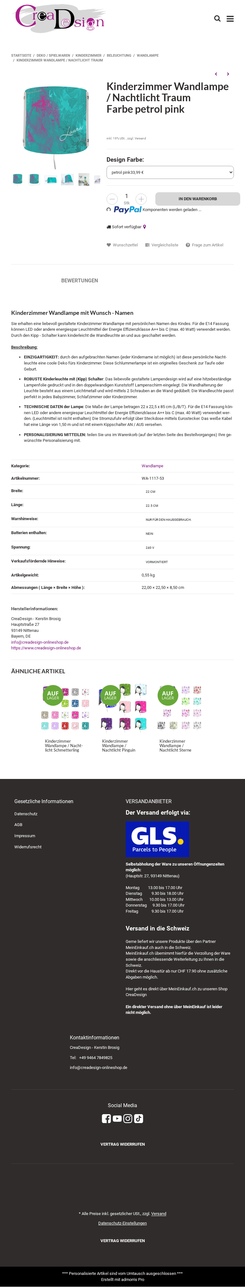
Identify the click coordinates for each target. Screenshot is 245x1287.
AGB (18, 824)
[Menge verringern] (112, 199)
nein (149, 533)
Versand (140, 138)
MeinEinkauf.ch (140, 947)
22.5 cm (152, 505)
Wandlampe (152, 465)
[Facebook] (106, 1119)
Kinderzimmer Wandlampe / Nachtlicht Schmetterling (64, 746)
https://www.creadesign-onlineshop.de (46, 648)
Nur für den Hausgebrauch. (169, 519)
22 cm (150, 491)
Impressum (24, 835)
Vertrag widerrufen (122, 1144)
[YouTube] (117, 1119)
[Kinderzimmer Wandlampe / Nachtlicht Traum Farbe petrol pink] (55, 124)
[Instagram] (127, 1119)
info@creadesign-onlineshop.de (40, 642)
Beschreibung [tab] (29, 281)
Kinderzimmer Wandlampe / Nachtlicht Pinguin (118, 746)
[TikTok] (138, 1119)
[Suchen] (217, 18)
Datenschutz (25, 813)
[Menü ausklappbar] (230, 18)
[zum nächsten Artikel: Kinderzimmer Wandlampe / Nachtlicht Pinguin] (228, 74)
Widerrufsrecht (27, 847)
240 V (150, 547)
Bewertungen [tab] (79, 281)
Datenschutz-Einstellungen (122, 1223)
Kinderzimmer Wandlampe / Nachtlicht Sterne (175, 746)
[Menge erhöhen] (141, 199)
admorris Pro (132, 1279)
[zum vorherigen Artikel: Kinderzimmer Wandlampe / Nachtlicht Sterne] (216, 74)
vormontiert (157, 562)
